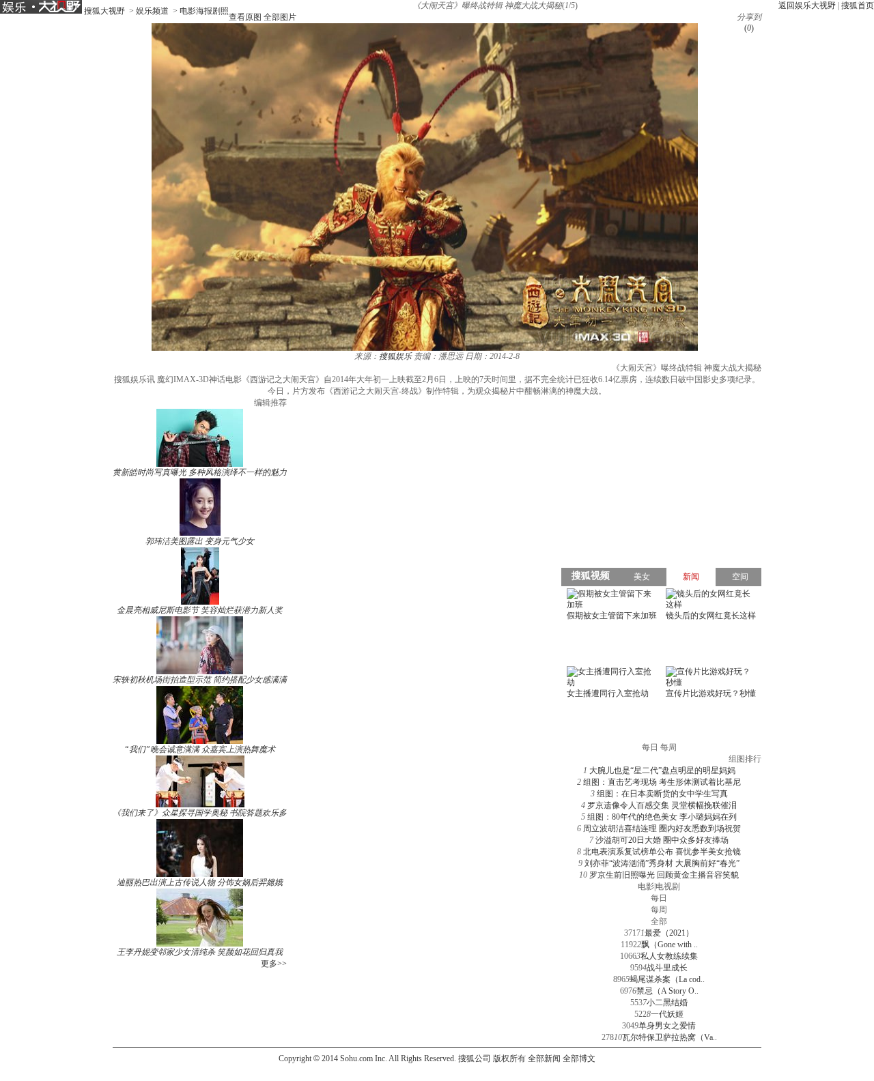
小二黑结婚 (667, 1002)
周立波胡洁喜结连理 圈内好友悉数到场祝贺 (662, 828)
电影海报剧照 (204, 11)
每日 (659, 898)
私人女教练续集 (669, 956)
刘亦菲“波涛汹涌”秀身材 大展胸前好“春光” (661, 863)
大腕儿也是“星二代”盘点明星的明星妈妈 (662, 770)
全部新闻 (544, 1058)
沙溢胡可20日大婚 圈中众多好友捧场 (662, 840)
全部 (659, 921)
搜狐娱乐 (395, 356)
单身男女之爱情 (667, 1025)
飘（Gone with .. (669, 944)
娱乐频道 (152, 11)
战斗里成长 (667, 967)
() (749, 28)
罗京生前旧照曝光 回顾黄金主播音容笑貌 (664, 875)
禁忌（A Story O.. (667, 991)
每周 (659, 909)
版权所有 (509, 1058)
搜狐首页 (857, 5)
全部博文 (579, 1058)
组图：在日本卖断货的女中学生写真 (662, 793)
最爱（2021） (669, 933)
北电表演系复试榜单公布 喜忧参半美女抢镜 (662, 851)
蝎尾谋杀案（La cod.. (667, 979)
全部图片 (280, 17)
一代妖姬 (667, 1014)
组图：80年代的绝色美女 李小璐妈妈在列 (662, 817)
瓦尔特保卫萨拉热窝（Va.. (669, 1037)
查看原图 (245, 17)
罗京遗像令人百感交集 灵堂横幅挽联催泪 (662, 805)
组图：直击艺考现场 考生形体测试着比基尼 (662, 782)
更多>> (274, 963)
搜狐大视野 (104, 11)
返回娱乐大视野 (807, 5)
